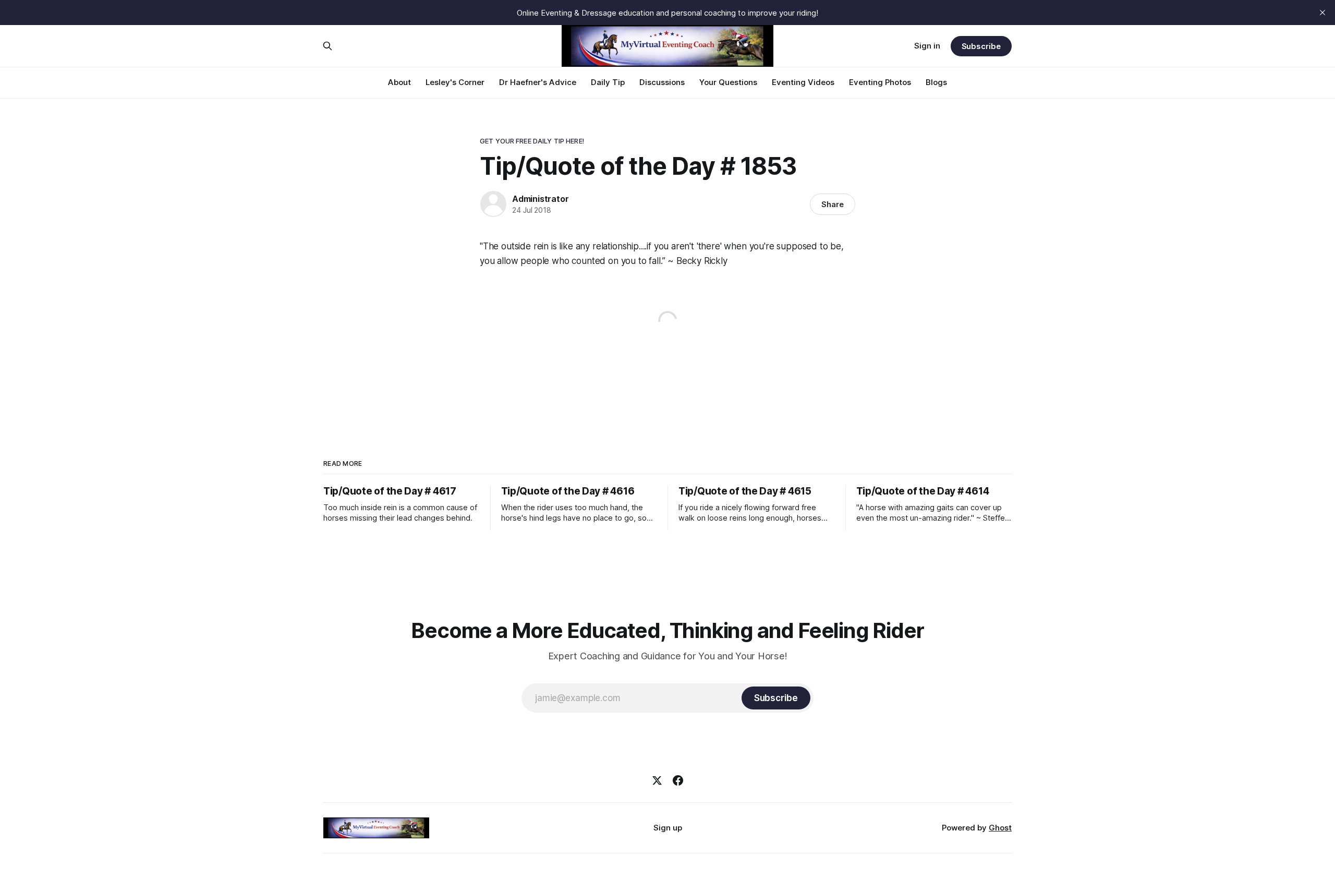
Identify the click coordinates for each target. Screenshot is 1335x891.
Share (832, 204)
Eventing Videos (803, 82)
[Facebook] (678, 780)
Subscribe (981, 46)
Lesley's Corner (455, 82)
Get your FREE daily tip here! (532, 141)
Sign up (667, 828)
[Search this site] (327, 46)
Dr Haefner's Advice (537, 82)
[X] (657, 780)
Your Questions (728, 82)
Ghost (1000, 828)
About (399, 82)
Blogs (936, 82)
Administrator (540, 199)
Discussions (662, 82)
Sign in (927, 46)
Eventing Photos (880, 82)
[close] (1322, 12)
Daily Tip (608, 82)
